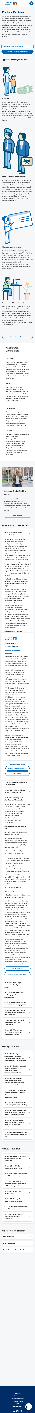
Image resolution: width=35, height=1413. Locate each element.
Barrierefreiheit (17, 1406)
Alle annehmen (17, 773)
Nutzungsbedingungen (18, 1398)
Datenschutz (17, 1396)
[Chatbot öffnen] (28, 1406)
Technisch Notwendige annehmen (17, 768)
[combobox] (17, 46)
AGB (17, 1404)
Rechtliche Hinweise (17, 1401)
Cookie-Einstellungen (17, 764)
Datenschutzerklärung (12, 651)
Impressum (17, 1393)
